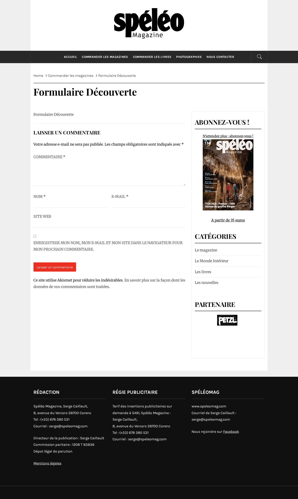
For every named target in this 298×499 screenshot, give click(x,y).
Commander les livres (152, 57)
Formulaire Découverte (53, 114)
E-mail (120, 196)
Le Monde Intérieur (211, 261)
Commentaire (49, 157)
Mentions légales (47, 463)
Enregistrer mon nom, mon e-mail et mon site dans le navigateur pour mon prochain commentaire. (108, 246)
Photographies (189, 57)
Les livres (203, 272)
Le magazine (206, 250)
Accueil (70, 57)
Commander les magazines (105, 57)
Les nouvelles (206, 282)
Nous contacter (220, 57)
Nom (39, 196)
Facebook (231, 431)
